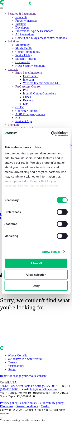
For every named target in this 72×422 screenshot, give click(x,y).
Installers (20, 24)
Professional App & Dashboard (34, 31)
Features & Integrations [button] (22, 13)
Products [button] (13, 69)
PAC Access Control (28, 86)
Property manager (26, 20)
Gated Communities (27, 51)
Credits (45, 406)
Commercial (22, 62)
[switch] (62, 212)
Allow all (36, 263)
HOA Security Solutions (30, 65)
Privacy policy (8, 402)
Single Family (23, 48)
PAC (26, 90)
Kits (25, 103)
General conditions (27, 406)
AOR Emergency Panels (30, 114)
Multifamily (22, 44)
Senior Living (23, 55)
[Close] (1, 417)
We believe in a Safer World (25, 359)
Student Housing (25, 58)
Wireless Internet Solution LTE (41, 83)
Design (12, 369)
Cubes (27, 97)
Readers (28, 100)
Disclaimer (6, 406)
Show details (51, 251)
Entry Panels (30, 76)
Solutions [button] (13, 41)
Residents (21, 17)
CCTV (19, 107)
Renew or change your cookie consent (23, 375)
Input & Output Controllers (39, 93)
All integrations (24, 34)
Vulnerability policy (52, 402)
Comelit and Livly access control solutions (41, 38)
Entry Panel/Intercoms (28, 72)
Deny (36, 285)
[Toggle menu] (1, 8)
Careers (12, 362)
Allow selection (36, 274)
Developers (22, 27)
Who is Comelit (17, 355)
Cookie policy (28, 402)
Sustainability (16, 365)
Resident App (23, 121)
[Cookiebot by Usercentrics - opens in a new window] (51, 133)
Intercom (28, 79)
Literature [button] (13, 124)
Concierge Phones (26, 110)
